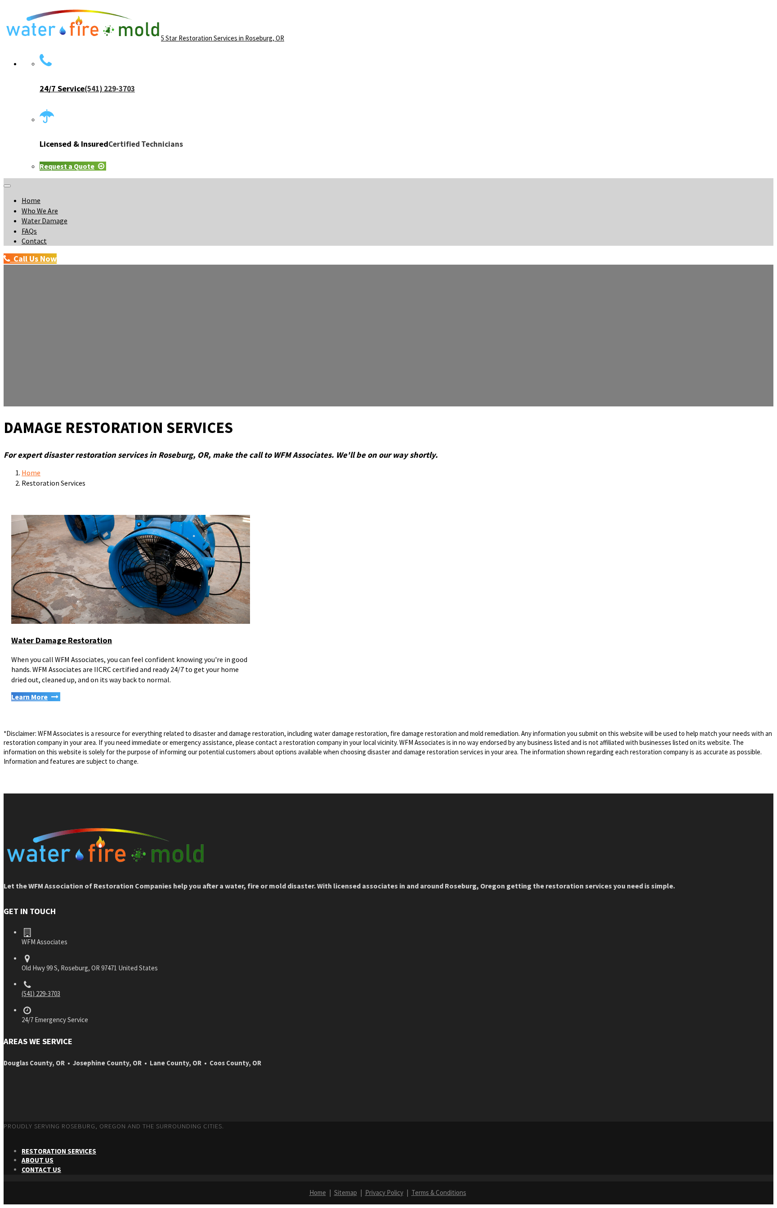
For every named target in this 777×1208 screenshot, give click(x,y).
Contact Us (41, 1169)
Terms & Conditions (438, 1192)
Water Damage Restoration (61, 640)
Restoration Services (59, 1151)
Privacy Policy (384, 1192)
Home (31, 200)
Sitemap (345, 1192)
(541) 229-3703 (41, 993)
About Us (38, 1160)
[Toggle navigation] (7, 186)
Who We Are (40, 210)
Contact (34, 240)
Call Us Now (33, 258)
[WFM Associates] (105, 865)
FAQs (29, 230)
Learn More (29, 696)
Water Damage (44, 220)
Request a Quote (67, 166)
